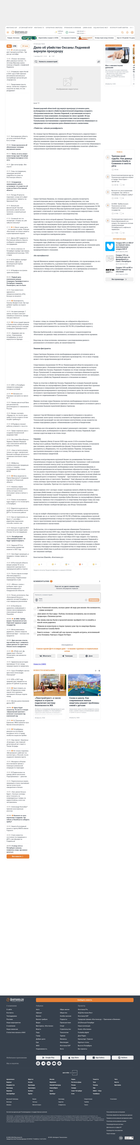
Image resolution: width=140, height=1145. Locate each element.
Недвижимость (41, 1049)
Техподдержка (11, 1016)
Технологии (64, 1032)
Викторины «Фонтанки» (44, 1026)
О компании (10, 1026)
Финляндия (64, 1042)
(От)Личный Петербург (86, 1023)
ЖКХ (37, 1046)
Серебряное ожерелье (54, 27)
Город (38, 1036)
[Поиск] (122, 32)
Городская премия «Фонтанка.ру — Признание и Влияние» (99, 1019)
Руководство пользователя (114, 1130)
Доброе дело (40, 1039)
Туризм (62, 1036)
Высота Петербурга (85, 1046)
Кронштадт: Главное (85, 1039)
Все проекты (82, 1049)
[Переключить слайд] (133, 55)
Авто (38, 1009)
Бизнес (38, 1016)
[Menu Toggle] (7, 32)
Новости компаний (44, 670)
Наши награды (110, 1133)
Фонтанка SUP (12, 27)
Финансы (63, 1039)
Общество (63, 1013)
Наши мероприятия (13, 1023)
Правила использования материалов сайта (119, 1118)
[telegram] (43, 1063)
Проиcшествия (65, 1023)
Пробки (70, 32)
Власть (38, 1029)
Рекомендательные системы (114, 1124)
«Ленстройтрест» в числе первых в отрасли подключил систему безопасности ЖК (48, 702)
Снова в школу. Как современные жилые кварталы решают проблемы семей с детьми (84, 702)
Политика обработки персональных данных (119, 1115)
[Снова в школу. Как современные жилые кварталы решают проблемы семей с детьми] (84, 685)
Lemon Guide (87, 27)
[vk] (49, 1063)
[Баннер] (29, 38)
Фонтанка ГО (39, 27)
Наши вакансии (12, 1029)
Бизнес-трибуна (41, 1019)
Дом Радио (82, 1036)
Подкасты (63, 1019)
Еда (37, 1042)
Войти (41, 600)
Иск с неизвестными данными (114, 66)
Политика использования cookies (116, 1121)
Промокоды (119, 239)
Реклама (9, 1019)
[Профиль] (132, 32)
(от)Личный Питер (26, 27)
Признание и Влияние (72, 27)
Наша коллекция (84, 1026)
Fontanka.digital (83, 1032)
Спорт (62, 1026)
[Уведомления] (127, 32)
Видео (38, 1023)
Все (9, 46)
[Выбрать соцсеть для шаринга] (99, 62)
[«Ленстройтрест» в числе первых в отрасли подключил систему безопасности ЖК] (50, 685)
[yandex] (59, 1063)
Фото (62, 1049)
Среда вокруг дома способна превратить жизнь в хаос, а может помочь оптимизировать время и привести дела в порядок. (84, 710)
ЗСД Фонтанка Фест (100, 27)
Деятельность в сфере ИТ (114, 1127)
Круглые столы (83, 1042)
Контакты (10, 1013)
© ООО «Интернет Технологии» (57, 1137)
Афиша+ (39, 1013)
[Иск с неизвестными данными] (117, 55)
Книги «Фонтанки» (84, 1029)
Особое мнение (65, 1016)
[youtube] (54, 1063)
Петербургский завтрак (119, 27)
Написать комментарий (48, 62)
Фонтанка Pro (83, 1009)
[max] (38, 1063)
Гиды (38, 1032)
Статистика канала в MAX (15, 1032)
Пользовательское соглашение (115, 1112)
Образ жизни (64, 1009)
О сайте (9, 1009)
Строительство (65, 1029)
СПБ (14, 46)
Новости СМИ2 (40, 664)
